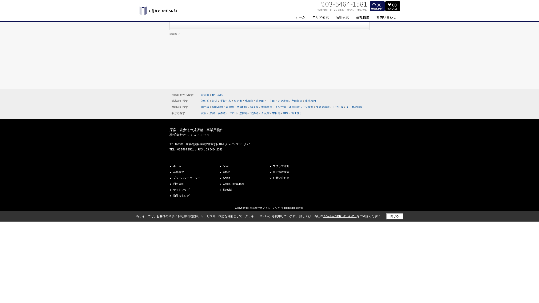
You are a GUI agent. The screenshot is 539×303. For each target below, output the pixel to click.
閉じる (395, 216)
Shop (226, 166)
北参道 (254, 113)
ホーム (177, 166)
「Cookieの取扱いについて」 (340, 216)
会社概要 (178, 172)
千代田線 (338, 107)
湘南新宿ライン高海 (301, 107)
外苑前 (265, 113)
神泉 (286, 113)
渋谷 (215, 100)
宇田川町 (297, 100)
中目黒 (276, 113)
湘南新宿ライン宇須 (274, 107)
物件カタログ (181, 195)
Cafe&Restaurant (233, 183)
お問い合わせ (281, 177)
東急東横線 (323, 107)
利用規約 (178, 183)
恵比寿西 (310, 100)
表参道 (221, 113)
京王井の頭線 (354, 107)
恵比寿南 (284, 100)
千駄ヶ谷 (226, 100)
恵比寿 (238, 100)
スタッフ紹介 (281, 166)
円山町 (271, 100)
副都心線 (218, 107)
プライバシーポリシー (186, 177)
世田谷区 (217, 95)
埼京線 (254, 107)
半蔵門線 (242, 107)
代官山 (232, 113)
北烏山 (249, 100)
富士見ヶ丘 (298, 113)
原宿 (212, 113)
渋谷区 (205, 95)
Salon (226, 177)
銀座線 (230, 107)
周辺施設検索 (281, 172)
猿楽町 (260, 100)
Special (227, 189)
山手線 (205, 107)
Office (226, 172)
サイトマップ (181, 189)
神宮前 (205, 100)
